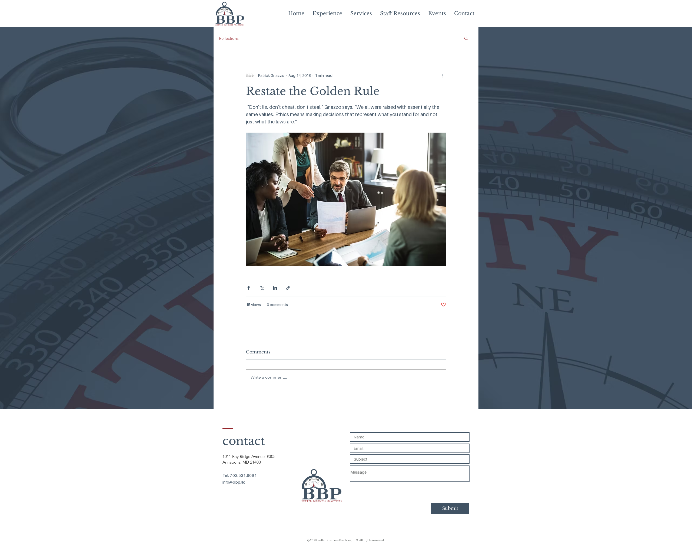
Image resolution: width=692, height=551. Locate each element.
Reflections (228, 38)
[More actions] (443, 75)
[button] (466, 38)
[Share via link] (288, 287)
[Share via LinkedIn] (275, 287)
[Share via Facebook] (248, 287)
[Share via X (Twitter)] (261, 287)
